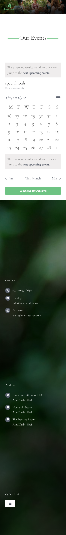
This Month (33, 178)
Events (8, 88)
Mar (54, 178)
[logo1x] (9, 5)
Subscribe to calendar (33, 190)
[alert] (33, 70)
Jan (11, 178)
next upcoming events (36, 73)
